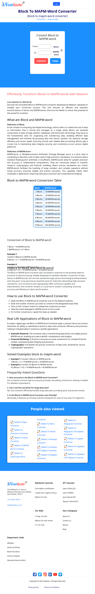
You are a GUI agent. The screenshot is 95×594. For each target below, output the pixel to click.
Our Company (70, 510)
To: (35, 52)
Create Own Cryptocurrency (46, 493)
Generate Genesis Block (16, 560)
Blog (64, 529)
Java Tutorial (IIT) (69, 497)
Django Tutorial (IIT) (70, 501)
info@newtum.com (14, 505)
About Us (66, 516)
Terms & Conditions (51, 587)
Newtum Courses (44, 482)
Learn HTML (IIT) (69, 488)
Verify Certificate (13, 547)
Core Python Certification (44, 488)
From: (35, 46)
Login (56, 4)
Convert (41, 60)
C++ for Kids (39, 525)
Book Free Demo (13, 552)
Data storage (53, 19)
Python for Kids (41, 497)
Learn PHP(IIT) (68, 493)
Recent (65, 525)
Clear (55, 60)
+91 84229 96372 (13, 499)
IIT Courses (68, 482)
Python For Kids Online (44, 520)
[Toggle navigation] (90, 4)
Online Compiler (13, 556)
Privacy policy (33, 587)
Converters (41, 19)
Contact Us (67, 520)
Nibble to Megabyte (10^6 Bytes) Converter (74, 431)
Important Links (15, 537)
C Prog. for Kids (41, 516)
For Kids (39, 510)
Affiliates (10, 543)
